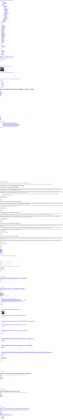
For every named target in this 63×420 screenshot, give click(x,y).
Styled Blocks (6, 17)
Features (2, 4)
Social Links (5, 12)
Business (2, 84)
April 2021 (2, 39)
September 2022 (3, 28)
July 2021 (2, 37)
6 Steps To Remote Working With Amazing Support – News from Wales (13, 278)
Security (2, 82)
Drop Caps (5, 16)
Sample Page (2, 21)
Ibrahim (1, 92)
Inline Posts (4, 20)
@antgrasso (5, 208)
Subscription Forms (6, 13)
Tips (1, 81)
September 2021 (3, 36)
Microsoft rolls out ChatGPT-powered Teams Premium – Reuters (8, 298)
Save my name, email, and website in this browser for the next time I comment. (10, 266)
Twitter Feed (5, 14)
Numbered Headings (6, 18)
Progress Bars (6, 10)
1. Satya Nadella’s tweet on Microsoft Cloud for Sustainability (10, 123)
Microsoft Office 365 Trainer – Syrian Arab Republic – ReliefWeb (12, 288)
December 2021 (3, 34)
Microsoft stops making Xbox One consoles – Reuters (10, 391)
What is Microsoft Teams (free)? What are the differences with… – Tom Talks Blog (17, 345)
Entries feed (2, 50)
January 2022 (3, 33)
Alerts (5, 7)
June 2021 (2, 38)
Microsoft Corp (15, 188)
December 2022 (3, 26)
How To (2, 83)
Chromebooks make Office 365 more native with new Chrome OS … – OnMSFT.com (17, 338)
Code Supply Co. (8, 415)
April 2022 (2, 31)
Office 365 (2, 46)
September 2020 (3, 40)
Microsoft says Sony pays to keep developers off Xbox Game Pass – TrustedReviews (15, 373)
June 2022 (2, 30)
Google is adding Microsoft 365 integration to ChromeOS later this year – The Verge (11, 300)
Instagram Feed (6, 9)
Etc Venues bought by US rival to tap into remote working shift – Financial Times (7, 72)
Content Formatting (5, 15)
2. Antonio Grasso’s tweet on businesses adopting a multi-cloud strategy (11, 124)
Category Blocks (5, 5)
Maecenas (4, 2)
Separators (5, 11)
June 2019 (2, 41)
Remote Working (5, 3)
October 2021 (3, 35)
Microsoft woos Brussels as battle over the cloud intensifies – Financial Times (14, 408)
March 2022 (2, 32)
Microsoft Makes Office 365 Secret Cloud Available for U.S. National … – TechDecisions (11, 301)
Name (1, 262)
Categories (2, 1)
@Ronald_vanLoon (6, 232)
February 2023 (3, 25)
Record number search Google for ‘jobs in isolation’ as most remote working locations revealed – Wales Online (17, 321)
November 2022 (3, 27)
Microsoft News (3, 45)
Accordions (5, 6)
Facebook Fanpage (6, 8)
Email (1, 263)
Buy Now (2, 22)
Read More (2, 347)
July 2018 (2, 42)
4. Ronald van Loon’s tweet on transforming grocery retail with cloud (11, 125)
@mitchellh (5, 219)
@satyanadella (5, 197)
